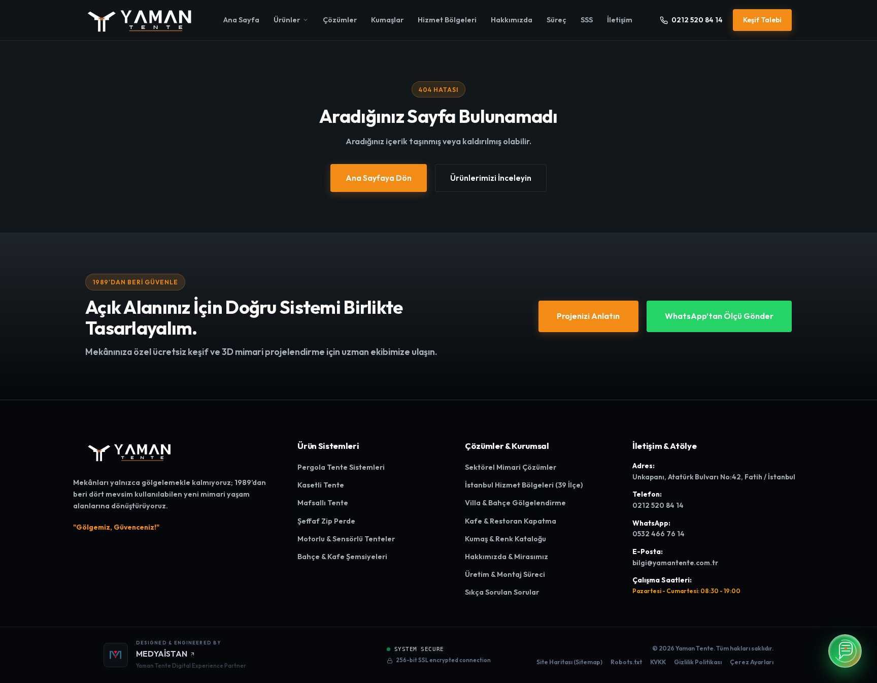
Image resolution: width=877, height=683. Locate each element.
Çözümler (340, 19)
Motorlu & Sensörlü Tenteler (346, 538)
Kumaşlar (387, 19)
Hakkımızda (511, 19)
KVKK (658, 662)
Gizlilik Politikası (698, 662)
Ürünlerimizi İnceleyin (490, 178)
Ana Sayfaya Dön (379, 178)
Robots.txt (626, 662)
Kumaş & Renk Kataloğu (505, 538)
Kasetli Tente (320, 485)
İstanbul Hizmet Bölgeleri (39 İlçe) (524, 485)
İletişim (619, 19)
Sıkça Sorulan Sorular (502, 592)
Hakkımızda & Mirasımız (506, 556)
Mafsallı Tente (322, 502)
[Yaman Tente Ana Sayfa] (140, 20)
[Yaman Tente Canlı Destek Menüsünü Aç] (845, 651)
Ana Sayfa (241, 19)
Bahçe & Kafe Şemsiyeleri (342, 556)
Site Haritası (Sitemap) (569, 662)
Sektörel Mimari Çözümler (510, 467)
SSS (587, 19)
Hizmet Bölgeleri (447, 19)
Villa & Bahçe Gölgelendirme (515, 502)
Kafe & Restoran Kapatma (510, 521)
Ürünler (287, 19)
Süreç (556, 19)
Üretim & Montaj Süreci (505, 574)
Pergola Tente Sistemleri (341, 467)
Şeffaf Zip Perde (326, 521)
